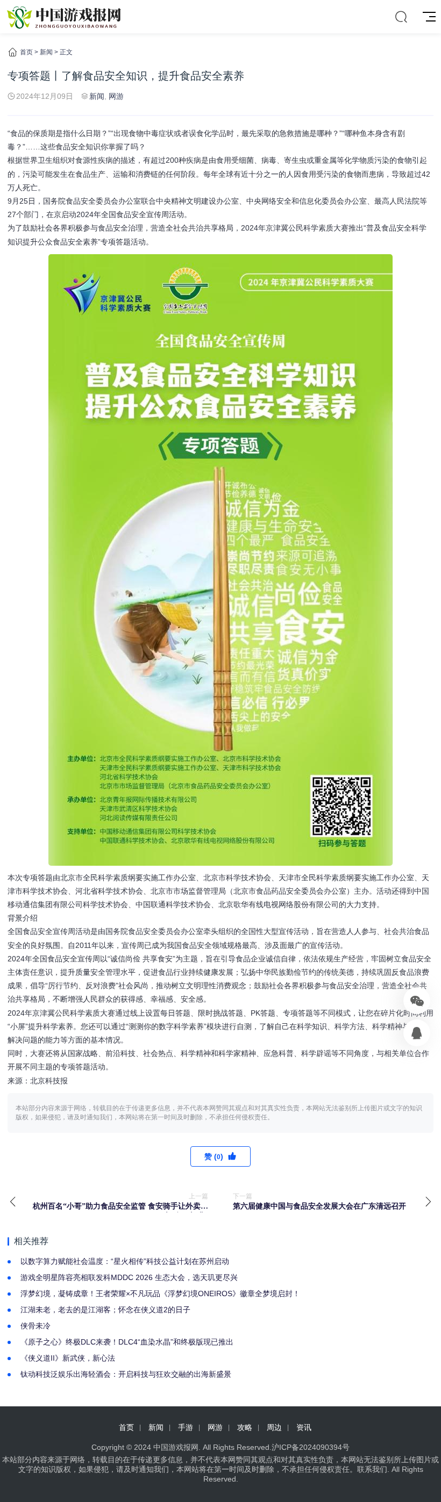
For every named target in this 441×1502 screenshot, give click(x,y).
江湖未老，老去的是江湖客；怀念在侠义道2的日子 (105, 1309)
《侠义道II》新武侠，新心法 (67, 1358)
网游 (116, 96)
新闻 (46, 52)
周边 (274, 1427)
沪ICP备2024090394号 (311, 1447)
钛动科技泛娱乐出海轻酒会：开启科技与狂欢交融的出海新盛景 (125, 1374)
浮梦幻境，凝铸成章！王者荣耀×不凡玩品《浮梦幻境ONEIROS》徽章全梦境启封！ (160, 1293)
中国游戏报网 (175, 1447)
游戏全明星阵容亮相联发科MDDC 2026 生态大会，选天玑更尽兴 (129, 1277)
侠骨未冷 (35, 1325)
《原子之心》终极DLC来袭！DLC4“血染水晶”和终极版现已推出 (126, 1342)
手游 (185, 1427)
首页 (26, 52)
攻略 (244, 1427)
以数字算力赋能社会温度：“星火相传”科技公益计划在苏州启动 (124, 1261)
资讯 (303, 1427)
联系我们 (372, 1469)
